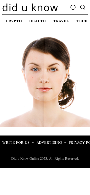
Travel (61, 21)
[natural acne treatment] (46, 125)
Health (37, 21)
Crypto (14, 21)
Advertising (49, 142)
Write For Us (16, 142)
